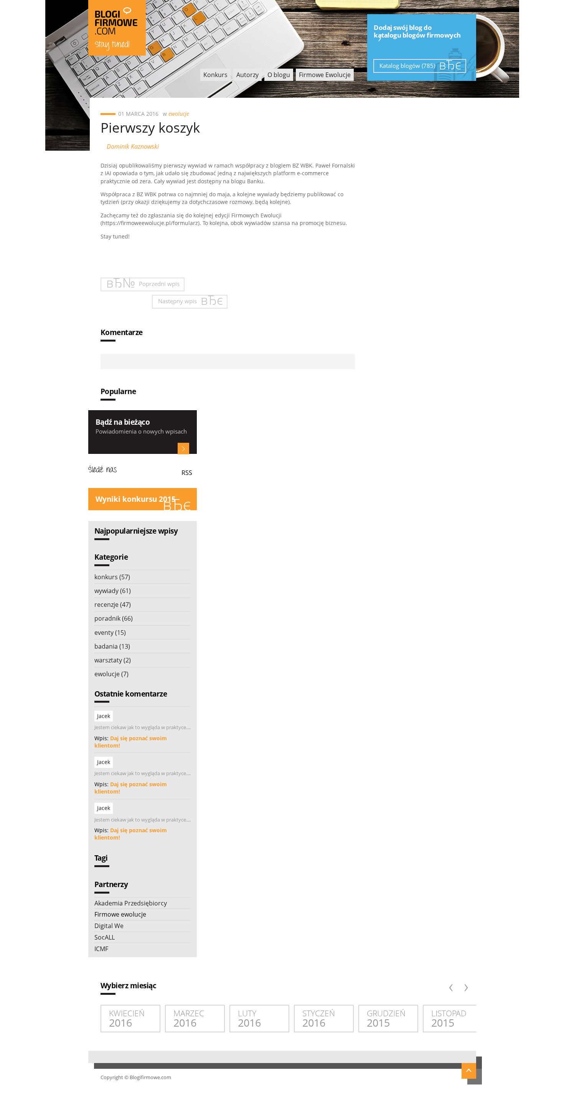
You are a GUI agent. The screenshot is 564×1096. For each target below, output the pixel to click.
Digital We (109, 926)
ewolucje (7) (111, 674)
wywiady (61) (112, 591)
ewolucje (178, 113)
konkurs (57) (112, 577)
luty (249, 1019)
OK (183, 448)
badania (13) (112, 646)
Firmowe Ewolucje (325, 75)
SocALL (104, 937)
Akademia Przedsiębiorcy (130, 903)
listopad (449, 1019)
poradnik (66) (113, 618)
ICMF (101, 949)
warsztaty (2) (112, 660)
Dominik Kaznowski (133, 146)
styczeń (318, 1019)
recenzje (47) (112, 604)
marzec (188, 1019)
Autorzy (247, 75)
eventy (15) (110, 632)
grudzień (386, 1019)
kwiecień (127, 1019)
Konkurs (215, 75)
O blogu (278, 75)
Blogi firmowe (117, 28)
